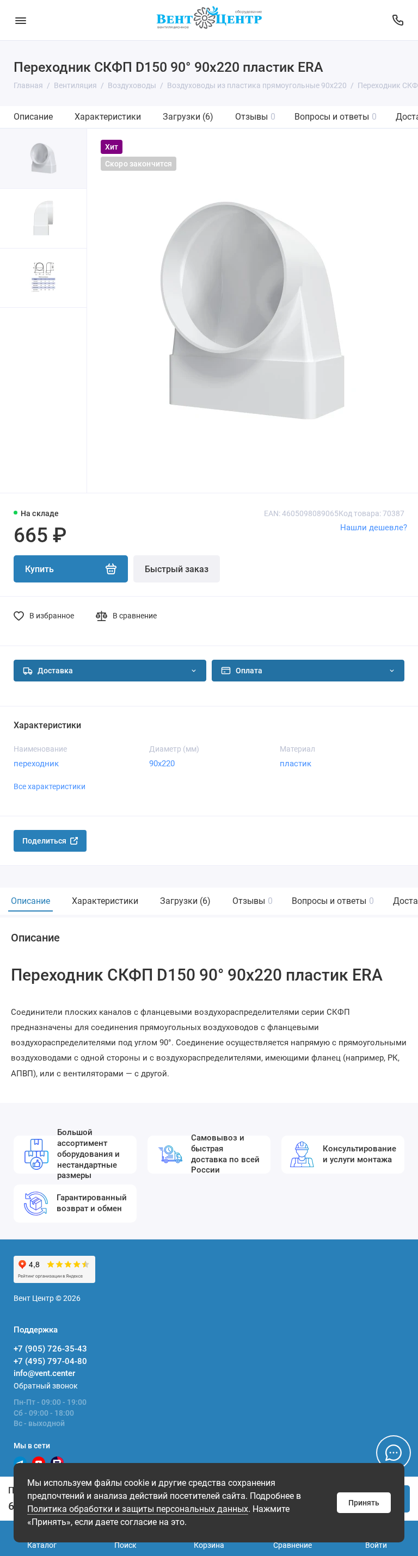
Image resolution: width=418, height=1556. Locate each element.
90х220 (162, 763)
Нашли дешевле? (373, 527)
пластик (295, 763)
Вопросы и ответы (335, 116)
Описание (33, 116)
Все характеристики (49, 786)
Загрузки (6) (188, 116)
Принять (363, 1502)
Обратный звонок (46, 1385)
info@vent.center (44, 1373)
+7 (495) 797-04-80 (50, 1361)
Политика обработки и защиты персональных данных (137, 1509)
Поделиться (44, 840)
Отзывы (255, 116)
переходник (36, 763)
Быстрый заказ (176, 569)
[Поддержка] (397, 20)
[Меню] (20, 20)
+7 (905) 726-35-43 (50, 1349)
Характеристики (108, 116)
